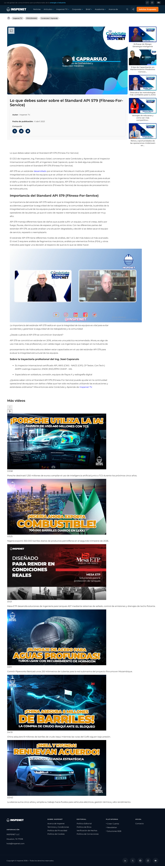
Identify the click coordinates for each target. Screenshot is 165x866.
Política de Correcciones (88, 834)
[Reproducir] (67, 60)
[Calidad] (112, 91)
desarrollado (40, 171)
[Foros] (147, 2)
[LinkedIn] (125, 860)
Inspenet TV (62, 9)
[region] (67, 60)
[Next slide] (9, 411)
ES (159, 2)
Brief (88, 9)
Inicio (8, 18)
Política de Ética (84, 827)
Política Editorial (84, 824)
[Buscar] (127, 9)
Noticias (37, 9)
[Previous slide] (9, 407)
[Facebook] (140, 860)
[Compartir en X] (14, 131)
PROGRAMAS (31, 18)
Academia (99, 9)
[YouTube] (155, 860)
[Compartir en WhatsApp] (28, 131)
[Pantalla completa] (123, 91)
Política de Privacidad (57, 830)
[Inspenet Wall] (152, 2)
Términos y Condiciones (58, 827)
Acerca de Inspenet (56, 824)
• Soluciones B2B (113, 831)
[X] (133, 860)
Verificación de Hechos (87, 830)
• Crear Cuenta (112, 824)
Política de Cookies (56, 834)
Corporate (76, 9)
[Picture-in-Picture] (118, 91)
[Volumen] (17, 91)
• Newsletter (111, 827)
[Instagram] (148, 860)
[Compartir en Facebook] (21, 131)
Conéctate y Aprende (49, 18)
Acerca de (113, 9)
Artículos (48, 9)
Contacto (139, 824)
